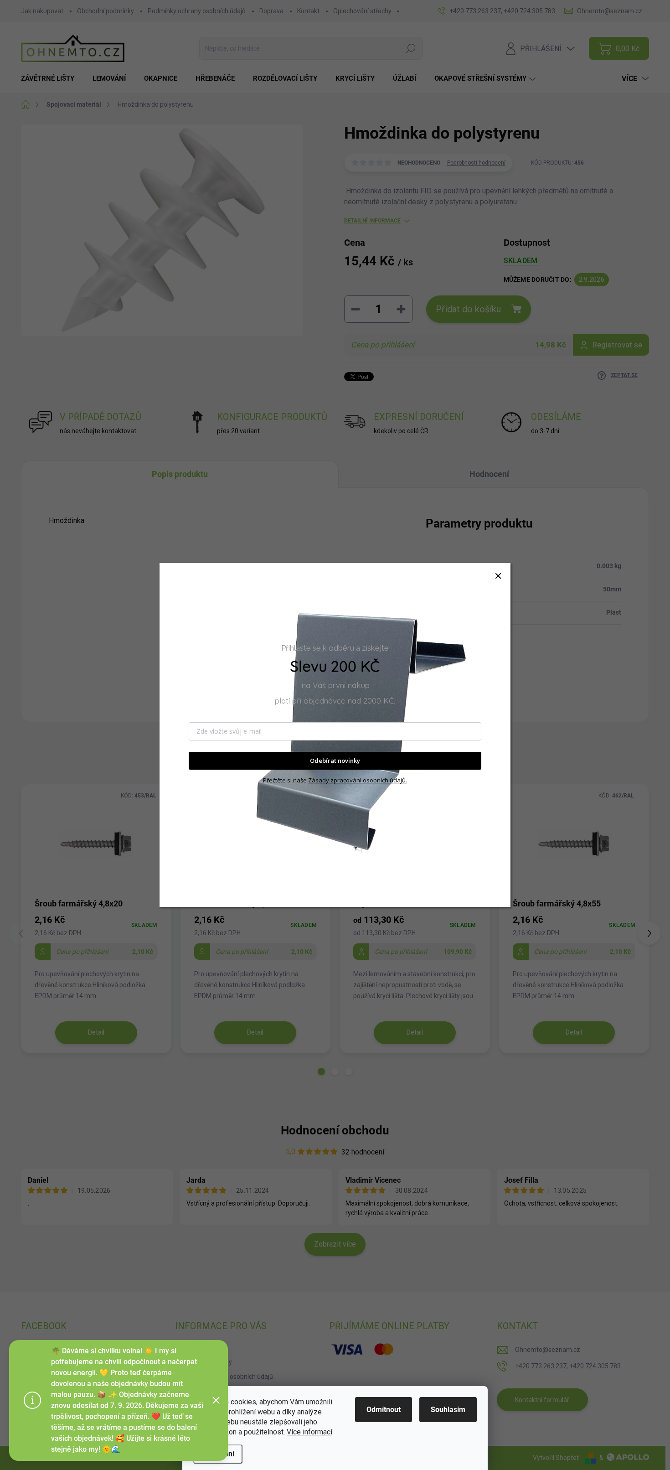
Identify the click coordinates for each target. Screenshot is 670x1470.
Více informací (309, 1432)
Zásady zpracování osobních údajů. (357, 780)
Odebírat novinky (335, 761)
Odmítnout (383, 1409)
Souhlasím (448, 1409)
